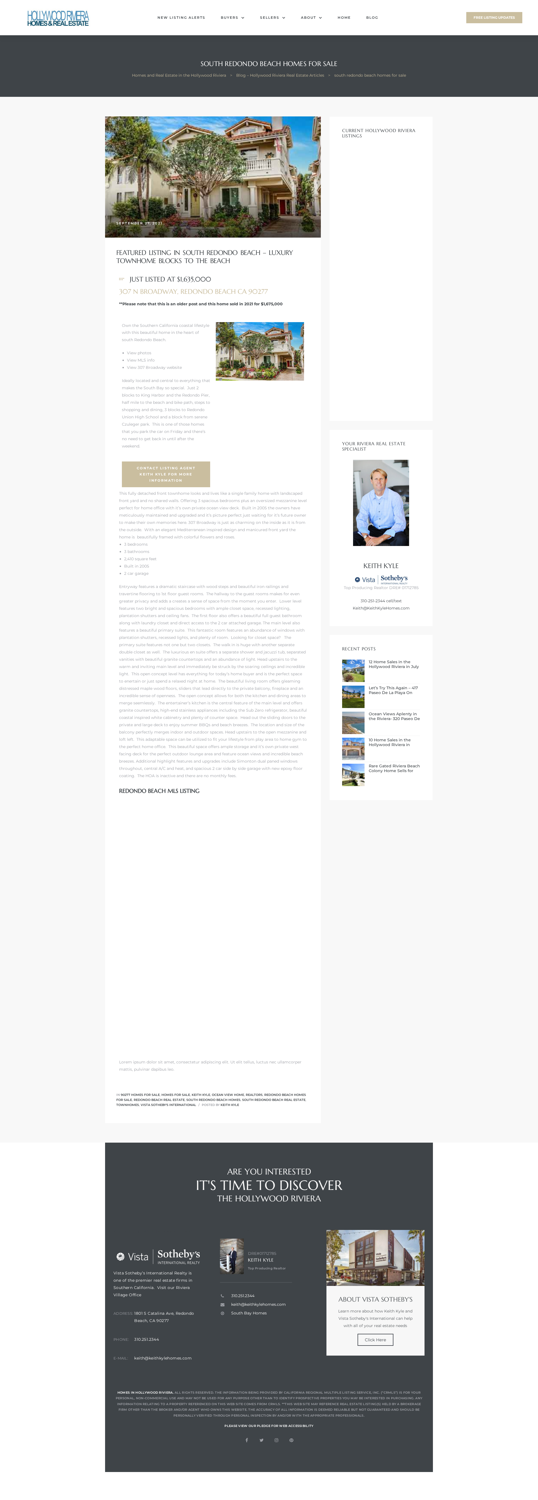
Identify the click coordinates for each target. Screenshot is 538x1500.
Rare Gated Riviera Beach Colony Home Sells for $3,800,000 (394, 768)
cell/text (393, 600)
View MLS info (141, 360)
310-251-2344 (373, 600)
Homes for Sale (175, 1095)
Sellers (269, 17)
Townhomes (127, 1105)
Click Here (375, 1339)
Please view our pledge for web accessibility (268, 1426)
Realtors (254, 1095)
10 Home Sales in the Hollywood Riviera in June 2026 (390, 742)
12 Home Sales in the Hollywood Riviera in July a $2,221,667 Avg (394, 664)
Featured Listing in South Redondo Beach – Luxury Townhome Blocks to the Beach (204, 257)
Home (344, 17)
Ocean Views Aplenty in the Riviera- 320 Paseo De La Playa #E (394, 716)
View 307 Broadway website (154, 367)
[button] (494, 17)
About (308, 17)
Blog (372, 17)
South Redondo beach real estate (273, 1100)
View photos (139, 352)
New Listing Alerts (181, 17)
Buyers (229, 17)
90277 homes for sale (140, 1095)
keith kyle (230, 1105)
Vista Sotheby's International (168, 1105)
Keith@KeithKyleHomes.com (381, 608)
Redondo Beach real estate (159, 1100)
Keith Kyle (201, 1095)
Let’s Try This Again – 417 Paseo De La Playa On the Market (393, 690)
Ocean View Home (228, 1095)
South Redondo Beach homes (213, 1100)
